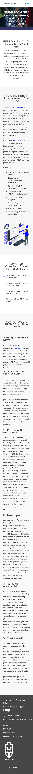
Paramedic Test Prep (11, 725)
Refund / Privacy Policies (12, 736)
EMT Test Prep (8, 729)
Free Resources (9, 732)
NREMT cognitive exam (14, 107)
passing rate (19, 348)
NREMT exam (17, 140)
